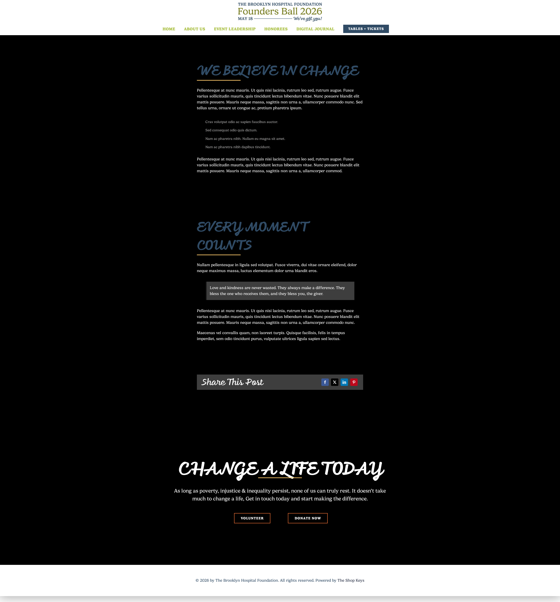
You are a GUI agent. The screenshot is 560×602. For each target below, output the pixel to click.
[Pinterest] (354, 382)
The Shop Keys (351, 580)
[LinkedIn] (344, 382)
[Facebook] (325, 382)
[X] (335, 382)
